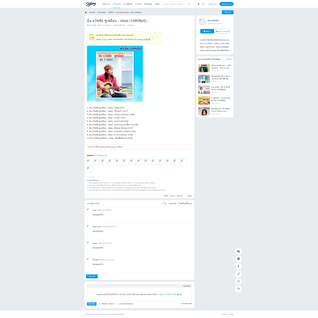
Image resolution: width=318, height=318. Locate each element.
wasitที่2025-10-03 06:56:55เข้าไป (93, 172)
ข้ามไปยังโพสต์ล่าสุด (126, 304)
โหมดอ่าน (131, 25)
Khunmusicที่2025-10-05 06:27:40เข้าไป (158, 165)
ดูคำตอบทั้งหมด (119, 25)
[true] (188, 4)
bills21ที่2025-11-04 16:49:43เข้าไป (129, 165)
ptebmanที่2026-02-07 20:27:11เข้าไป (100, 165)
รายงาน (172, 196)
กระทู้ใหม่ (128, 3)
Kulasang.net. (105, 314)
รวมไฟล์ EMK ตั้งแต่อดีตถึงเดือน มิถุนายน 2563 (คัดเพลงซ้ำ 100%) (223, 40)
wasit (95, 210)
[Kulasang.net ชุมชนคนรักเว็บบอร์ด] (90, 4)
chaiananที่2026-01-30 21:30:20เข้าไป (107, 165)
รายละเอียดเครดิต (186, 303)
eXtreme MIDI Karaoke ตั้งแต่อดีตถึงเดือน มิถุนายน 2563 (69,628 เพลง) (225, 50)
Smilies (112, 285)
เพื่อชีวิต (111, 12)
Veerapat (96, 259)
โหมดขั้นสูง (187, 286)
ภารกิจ (138, 3)
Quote (104, 285)
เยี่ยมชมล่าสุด (103, 155)
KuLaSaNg (92, 25)
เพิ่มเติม (229, 59)
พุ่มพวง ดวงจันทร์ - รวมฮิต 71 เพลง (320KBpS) (216, 43)
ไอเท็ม (166, 196)
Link (100, 285)
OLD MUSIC (102, 12)
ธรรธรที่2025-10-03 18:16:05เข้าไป (179, 165)
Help (157, 3)
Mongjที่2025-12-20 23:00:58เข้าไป (115, 165)
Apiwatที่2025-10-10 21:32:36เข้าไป (136, 165)
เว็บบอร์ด (117, 3)
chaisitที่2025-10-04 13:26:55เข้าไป (165, 165)
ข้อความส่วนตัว (223, 31)
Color (92, 285)
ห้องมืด (231, 314)
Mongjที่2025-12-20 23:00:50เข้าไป (122, 165)
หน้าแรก (106, 3)
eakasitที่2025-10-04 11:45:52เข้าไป (172, 165)
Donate (224, 314)
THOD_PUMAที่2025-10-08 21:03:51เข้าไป (143, 165)
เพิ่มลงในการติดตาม (108, 304)
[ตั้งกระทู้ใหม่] (228, 12)
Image (96, 285)
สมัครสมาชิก (226, 4)
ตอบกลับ (112, 147)
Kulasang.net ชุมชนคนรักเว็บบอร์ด (85, 12)
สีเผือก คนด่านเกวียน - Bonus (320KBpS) (214, 47)
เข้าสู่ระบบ (213, 4)
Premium (148, 3)
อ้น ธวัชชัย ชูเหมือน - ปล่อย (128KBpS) (128, 12)
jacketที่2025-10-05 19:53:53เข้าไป (151, 165)
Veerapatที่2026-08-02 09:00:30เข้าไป (93, 165)
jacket (95, 243)
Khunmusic (97, 226)
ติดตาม (208, 31)
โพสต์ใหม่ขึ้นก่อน (185, 203)
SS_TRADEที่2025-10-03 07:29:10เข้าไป (187, 165)
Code (108, 285)
